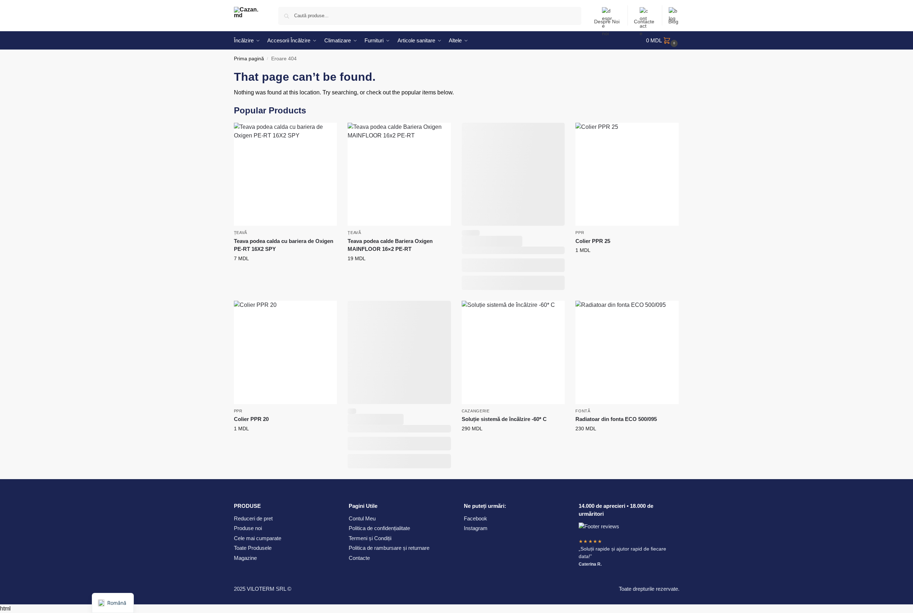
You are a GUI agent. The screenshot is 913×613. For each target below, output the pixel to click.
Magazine (245, 558)
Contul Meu (362, 518)
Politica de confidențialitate (379, 528)
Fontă (582, 411)
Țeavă (241, 232)
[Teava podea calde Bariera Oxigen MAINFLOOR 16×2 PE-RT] (399, 174)
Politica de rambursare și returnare (389, 548)
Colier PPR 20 (251, 419)
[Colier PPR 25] (627, 174)
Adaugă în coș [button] (285, 274)
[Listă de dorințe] (326, 133)
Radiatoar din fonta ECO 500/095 (616, 419)
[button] (662, 41)
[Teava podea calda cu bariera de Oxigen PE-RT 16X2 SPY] (285, 174)
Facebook (475, 518)
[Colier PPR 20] (285, 352)
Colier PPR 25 (592, 241)
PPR (579, 232)
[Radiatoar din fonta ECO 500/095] (627, 352)
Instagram (476, 528)
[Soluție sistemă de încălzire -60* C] (513, 352)
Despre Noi (607, 21)
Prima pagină (249, 58)
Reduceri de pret (253, 518)
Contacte (644, 21)
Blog (673, 21)
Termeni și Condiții (370, 538)
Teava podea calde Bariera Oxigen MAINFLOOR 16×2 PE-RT (390, 245)
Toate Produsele (253, 548)
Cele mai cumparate (257, 538)
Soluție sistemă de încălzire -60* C (504, 419)
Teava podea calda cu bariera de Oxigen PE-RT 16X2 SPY (283, 245)
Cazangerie (476, 411)
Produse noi (248, 528)
